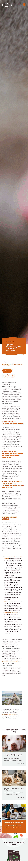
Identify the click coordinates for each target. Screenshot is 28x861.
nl (21, 4)
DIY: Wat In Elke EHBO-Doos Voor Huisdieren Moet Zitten (13, 755)
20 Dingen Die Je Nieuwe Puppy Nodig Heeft (14, 789)
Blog (5, 362)
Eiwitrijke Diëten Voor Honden (13, 823)
